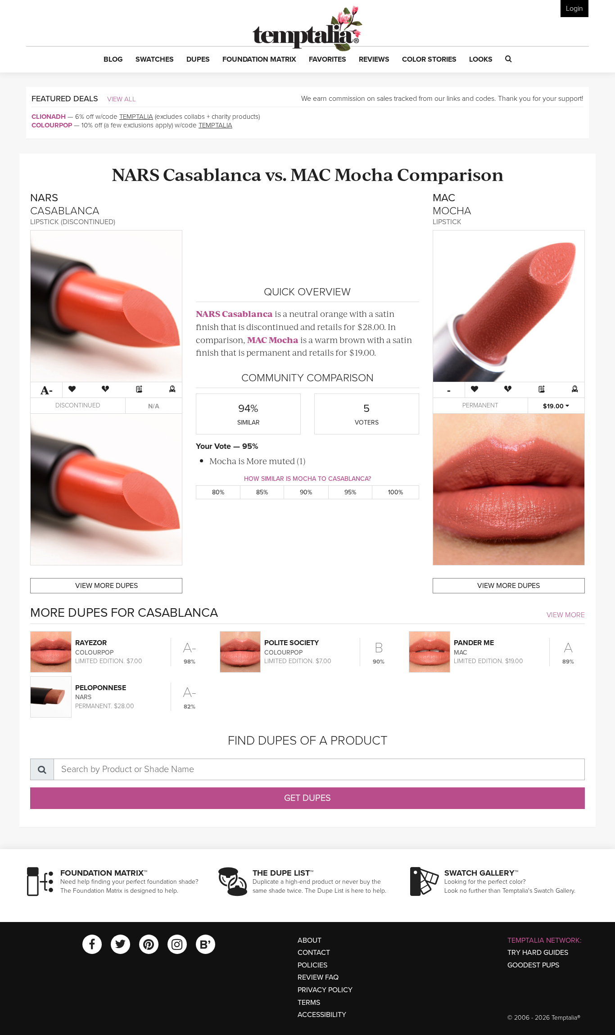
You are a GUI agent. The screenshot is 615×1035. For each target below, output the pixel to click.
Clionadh (49, 117)
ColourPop (52, 125)
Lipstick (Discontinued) (72, 221)
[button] (113, 60)
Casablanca (212, 173)
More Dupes (106, 585)
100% (395, 492)
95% (350, 492)
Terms (309, 1002)
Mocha (364, 173)
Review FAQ (318, 977)
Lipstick (447, 221)
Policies (312, 965)
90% (306, 492)
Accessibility (322, 1014)
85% (262, 492)
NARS (135, 173)
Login (574, 8)
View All (121, 99)
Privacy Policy (325, 989)
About (309, 940)
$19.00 (554, 406)
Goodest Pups (533, 965)
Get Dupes (307, 798)
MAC (310, 173)
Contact (314, 952)
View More (566, 614)
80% (218, 492)
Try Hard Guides (537, 952)
